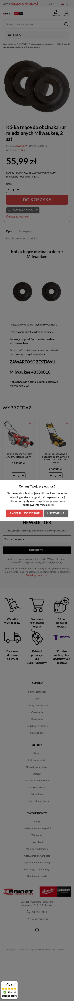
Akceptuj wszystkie (25, 513)
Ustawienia (55, 513)
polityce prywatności (52, 500)
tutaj (51, 504)
